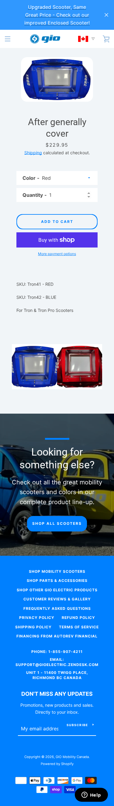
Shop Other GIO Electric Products (57, 590)
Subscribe (77, 725)
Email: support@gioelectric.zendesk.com (57, 662)
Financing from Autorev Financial (57, 636)
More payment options (57, 253)
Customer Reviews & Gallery (57, 599)
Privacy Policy (36, 617)
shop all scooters (57, 523)
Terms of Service (79, 627)
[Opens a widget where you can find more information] (91, 795)
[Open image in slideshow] (57, 79)
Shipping (33, 152)
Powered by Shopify (57, 764)
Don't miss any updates (57, 694)
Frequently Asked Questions (57, 608)
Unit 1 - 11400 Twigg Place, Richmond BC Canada (57, 675)
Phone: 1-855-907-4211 (57, 651)
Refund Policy (78, 617)
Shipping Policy (33, 627)
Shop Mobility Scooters (57, 571)
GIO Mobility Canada (72, 757)
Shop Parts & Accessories (57, 580)
